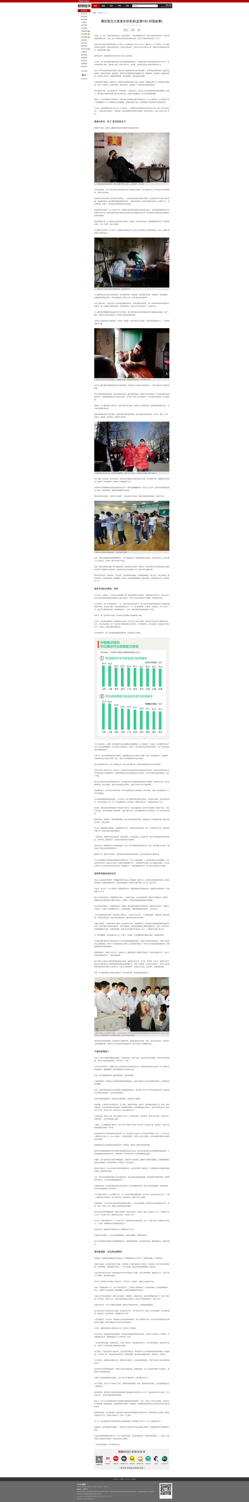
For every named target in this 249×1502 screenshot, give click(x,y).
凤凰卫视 (93, 1486)
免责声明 (85, 1489)
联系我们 (133, 1479)
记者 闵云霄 (132, 25)
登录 (167, 5)
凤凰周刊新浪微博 (81, 1486)
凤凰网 (88, 1486)
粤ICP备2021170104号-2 (105, 1496)
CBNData (105, 1486)
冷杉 (111, 6)
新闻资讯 (100, 13)
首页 (95, 6)
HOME (94, 13)
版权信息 (79, 1489)
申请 (83, 1484)
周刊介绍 (115, 1479)
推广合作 (127, 1479)
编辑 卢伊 (138, 25)
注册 (170, 5)
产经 (119, 6)
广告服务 (121, 1479)
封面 (103, 6)
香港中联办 (100, 1486)
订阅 (127, 6)
